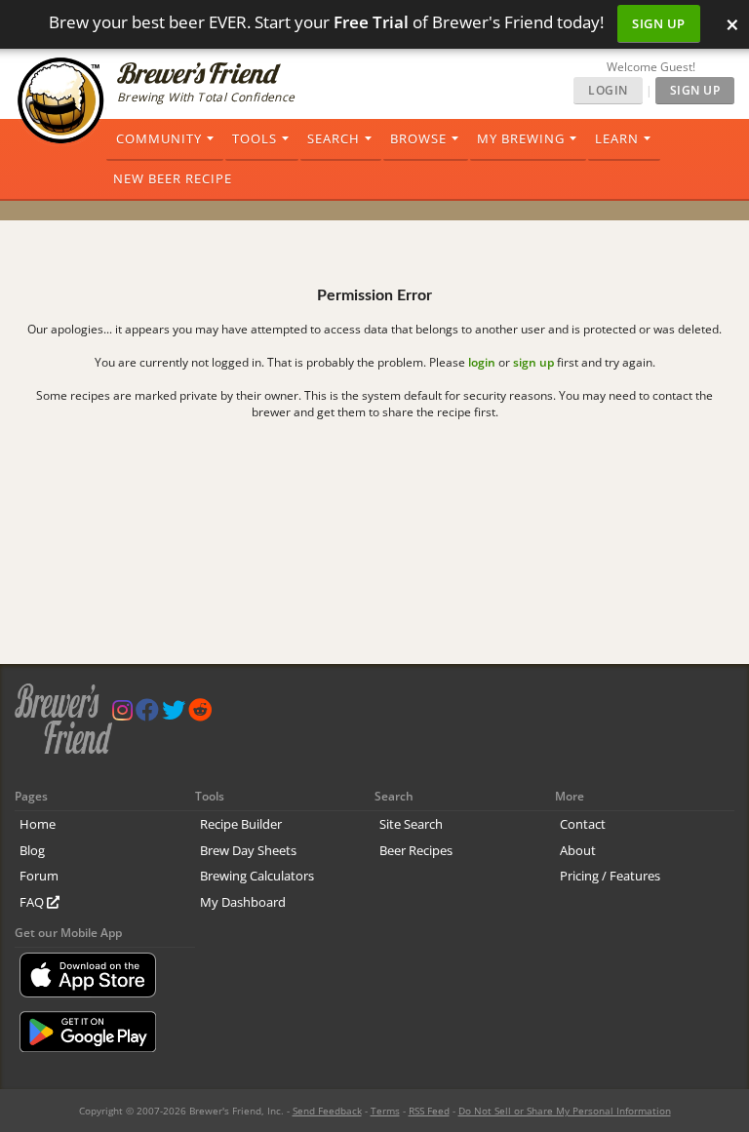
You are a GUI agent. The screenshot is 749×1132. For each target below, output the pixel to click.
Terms (385, 1110)
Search (333, 138)
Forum (39, 875)
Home (38, 824)
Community (159, 138)
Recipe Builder (241, 824)
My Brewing (521, 138)
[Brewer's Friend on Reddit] (200, 714)
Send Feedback (327, 1110)
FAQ (33, 902)
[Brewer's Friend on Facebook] (147, 714)
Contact (583, 824)
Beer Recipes (416, 850)
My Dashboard (243, 902)
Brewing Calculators (257, 875)
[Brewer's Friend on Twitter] (173, 714)
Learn (617, 138)
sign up (533, 362)
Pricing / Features (610, 875)
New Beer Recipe (172, 178)
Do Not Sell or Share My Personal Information (564, 1110)
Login (608, 90)
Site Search (411, 824)
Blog (32, 850)
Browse (418, 138)
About (578, 850)
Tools (254, 138)
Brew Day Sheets (248, 850)
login (481, 362)
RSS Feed (429, 1110)
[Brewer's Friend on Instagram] (122, 714)
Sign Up (659, 23)
